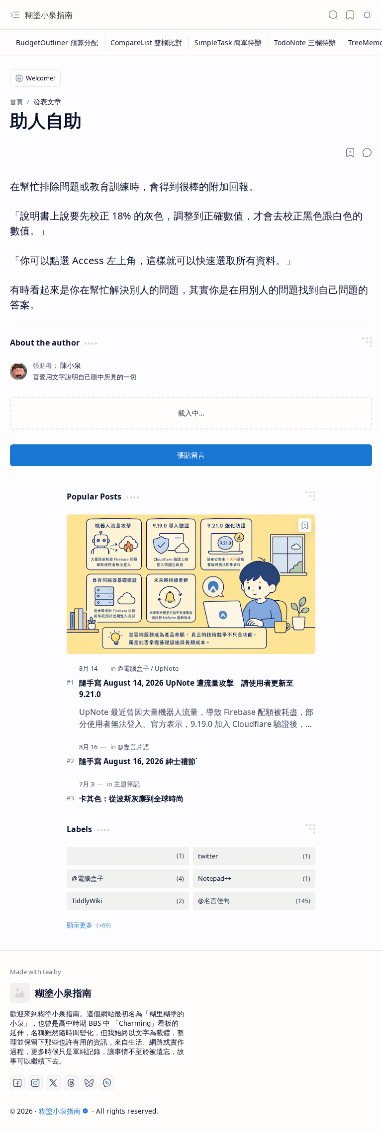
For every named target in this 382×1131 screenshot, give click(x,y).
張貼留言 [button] (191, 455)
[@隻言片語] (133, 746)
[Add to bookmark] (304, 525)
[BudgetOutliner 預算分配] (57, 43)
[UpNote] (167, 668)
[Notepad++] (254, 878)
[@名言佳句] (254, 901)
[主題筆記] (127, 783)
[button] (14, 14)
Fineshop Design (343, 1111)
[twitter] (254, 856)
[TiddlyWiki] (128, 901)
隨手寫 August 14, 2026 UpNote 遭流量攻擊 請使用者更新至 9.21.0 (186, 688)
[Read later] (350, 152)
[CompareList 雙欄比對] (146, 43)
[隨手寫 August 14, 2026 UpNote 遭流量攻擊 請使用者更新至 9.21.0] (191, 584)
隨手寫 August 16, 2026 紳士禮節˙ (138, 761)
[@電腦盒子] (135, 668)
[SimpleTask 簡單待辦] (228, 43)
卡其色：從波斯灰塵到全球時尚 (131, 798)
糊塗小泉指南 (49, 14)
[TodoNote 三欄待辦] (305, 43)
